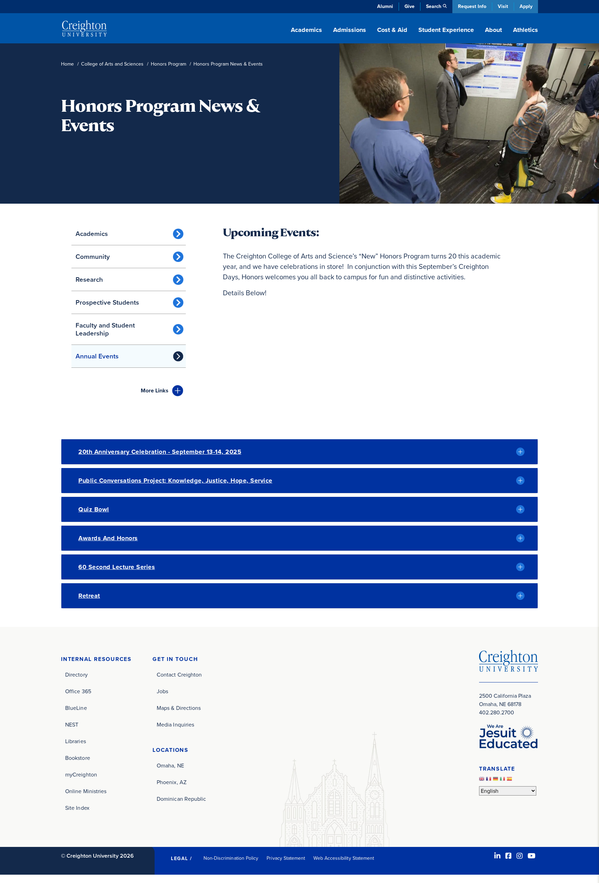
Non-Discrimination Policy (231, 858)
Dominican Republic (181, 799)
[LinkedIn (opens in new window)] (497, 856)
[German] (496, 780)
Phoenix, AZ (171, 782)
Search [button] (433, 6)
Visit (503, 6)
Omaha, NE (170, 766)
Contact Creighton (179, 675)
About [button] (493, 30)
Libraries (75, 741)
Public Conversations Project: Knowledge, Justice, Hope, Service (175, 480)
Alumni (385, 6)
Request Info (472, 6)
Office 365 (78, 691)
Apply (526, 6)
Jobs (162, 691)
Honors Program (168, 64)
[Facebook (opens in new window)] (508, 856)
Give (410, 6)
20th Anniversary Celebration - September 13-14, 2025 (159, 451)
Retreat (89, 595)
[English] (482, 780)
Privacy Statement (286, 858)
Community (93, 257)
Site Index (77, 808)
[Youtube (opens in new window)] (531, 856)
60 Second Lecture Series (116, 566)
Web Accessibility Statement (343, 858)
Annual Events (97, 356)
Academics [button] (306, 30)
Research (89, 279)
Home (67, 64)
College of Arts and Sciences (112, 64)
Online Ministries (85, 791)
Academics (92, 234)
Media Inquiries (175, 725)
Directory (76, 675)
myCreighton (81, 775)
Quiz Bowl (93, 509)
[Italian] (503, 780)
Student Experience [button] (446, 30)
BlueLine (76, 708)
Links (154, 390)
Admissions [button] (349, 30)
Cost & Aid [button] (392, 30)
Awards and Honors (108, 538)
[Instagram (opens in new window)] (519, 856)
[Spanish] (510, 780)
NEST (71, 725)
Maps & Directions (179, 708)
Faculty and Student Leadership (105, 329)
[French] (489, 780)
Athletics (525, 30)
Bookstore (77, 758)
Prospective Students (107, 302)
